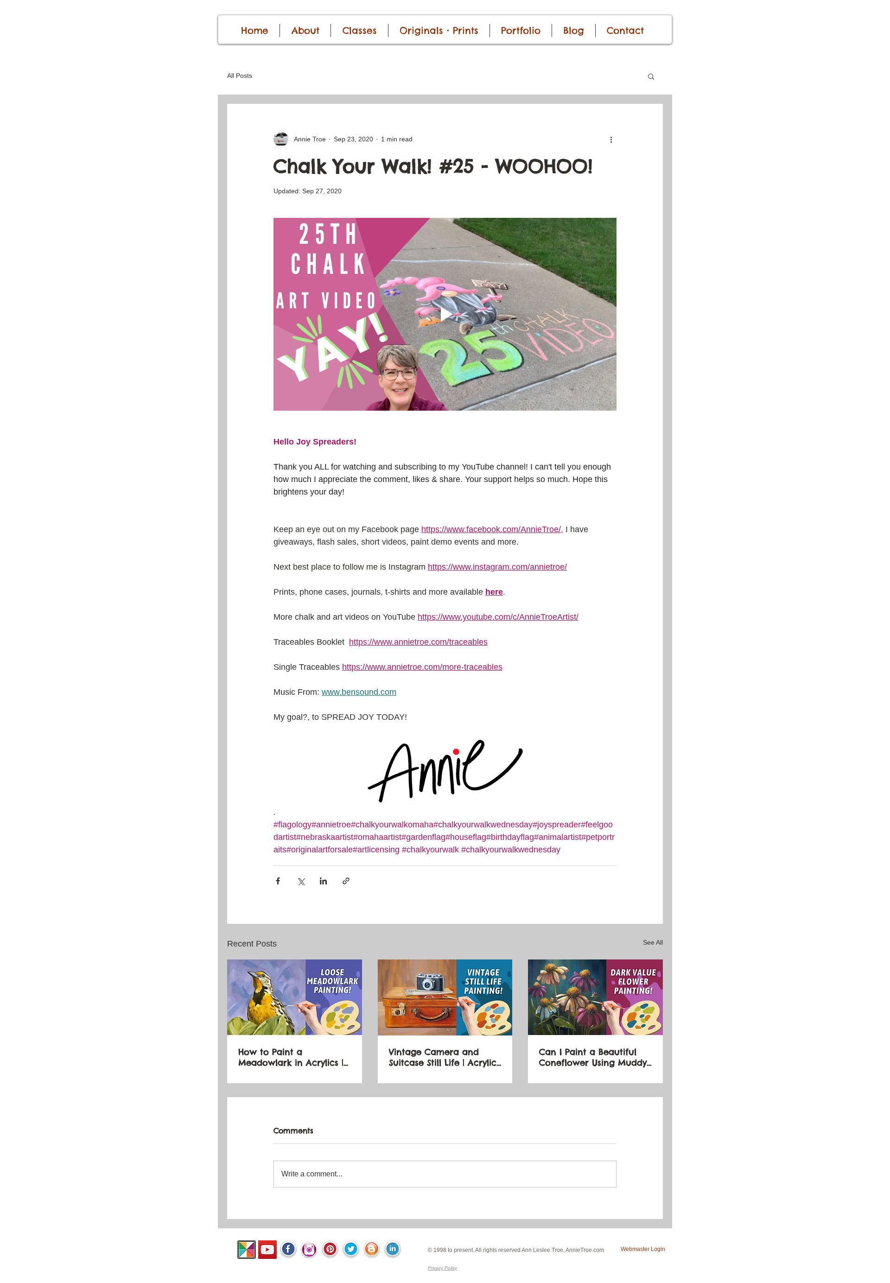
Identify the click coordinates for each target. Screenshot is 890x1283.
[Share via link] (346, 881)
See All (653, 942)
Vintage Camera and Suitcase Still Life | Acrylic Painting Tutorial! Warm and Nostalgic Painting (442, 1057)
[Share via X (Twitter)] (300, 881)
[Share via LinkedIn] (323, 881)
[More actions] (611, 139)
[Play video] (445, 314)
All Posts (239, 75)
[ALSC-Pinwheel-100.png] (246, 1249)
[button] (651, 76)
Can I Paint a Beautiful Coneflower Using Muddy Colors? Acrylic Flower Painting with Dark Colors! (594, 1057)
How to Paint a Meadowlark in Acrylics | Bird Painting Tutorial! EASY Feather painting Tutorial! (290, 1057)
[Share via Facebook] (277, 881)
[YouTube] (267, 1249)
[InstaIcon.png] (309, 1249)
